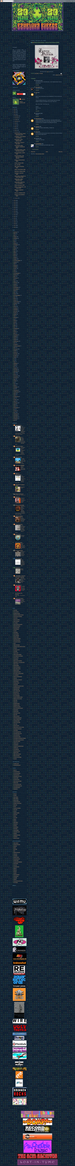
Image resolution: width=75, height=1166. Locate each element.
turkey (15, 405)
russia (15, 385)
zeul (14, 420)
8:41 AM (37, 124)
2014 (15, 214)
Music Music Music (17, 668)
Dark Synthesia (16, 621)
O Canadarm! (16, 674)
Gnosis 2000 (16, 777)
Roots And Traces (17, 712)
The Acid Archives (17, 787)
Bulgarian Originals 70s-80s (19, 614)
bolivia (15, 252)
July (15, 123)
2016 (15, 211)
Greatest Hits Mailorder (18, 861)
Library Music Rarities (17, 654)
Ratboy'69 (15, 701)
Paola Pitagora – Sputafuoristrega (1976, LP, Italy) (23, 519)
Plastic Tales (16, 782)
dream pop (16, 277)
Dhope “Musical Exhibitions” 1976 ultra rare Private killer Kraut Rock (23, 562)
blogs (15, 249)
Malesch (15, 868)
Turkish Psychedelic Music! (19, 746)
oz (14, 360)
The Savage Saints (18, 542)
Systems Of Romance (18, 728)
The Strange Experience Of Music (20, 738)
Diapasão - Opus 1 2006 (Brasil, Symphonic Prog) (23, 580)
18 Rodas (15, 610)
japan (15, 325)
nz (14, 358)
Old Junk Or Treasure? (18, 679)
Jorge (37, 131)
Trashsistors (16, 744)
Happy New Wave (17, 640)
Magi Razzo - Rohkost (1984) (20, 171)
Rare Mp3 (15, 700)
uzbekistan (16, 413)
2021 (15, 202)
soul (14, 388)
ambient (15, 236)
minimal (15, 339)
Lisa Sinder (23, 99)
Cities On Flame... (17, 619)
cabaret (15, 257)
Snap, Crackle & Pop (17, 719)
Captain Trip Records (17, 803)
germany (15, 303)
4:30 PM (37, 116)
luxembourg (16, 334)
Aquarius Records (17, 844)
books (15, 254)
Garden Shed (16, 860)
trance (15, 404)
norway (15, 356)
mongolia (15, 344)
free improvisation (17, 295)
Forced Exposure (17, 858)
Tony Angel (38, 87)
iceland (15, 314)
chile (14, 263)
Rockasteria (17, 436)
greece (15, 306)
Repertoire (15, 828)
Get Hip (15, 811)
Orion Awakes (16, 681)
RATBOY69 (17, 497)
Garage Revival (16, 774)
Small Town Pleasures (18, 717)
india (14, 315)
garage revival (16, 301)
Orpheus (15, 825)
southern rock (16, 391)
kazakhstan (16, 328)
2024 (15, 112)
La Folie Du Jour (17, 649)
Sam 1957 (15, 714)
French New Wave (17, 773)
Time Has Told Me (17, 741)
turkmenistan (16, 407)
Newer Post (33, 151)
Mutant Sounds (16, 670)
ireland (15, 320)
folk (59, 74)
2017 (15, 209)
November (17, 117)
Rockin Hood (16, 711)
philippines (15, 363)
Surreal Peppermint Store (18, 880)
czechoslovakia (16, 273)
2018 (15, 207)
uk (14, 409)
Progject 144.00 (16, 693)
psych (61, 74)
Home (47, 151)
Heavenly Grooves (17, 641)
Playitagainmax (39, 118)
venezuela (15, 415)
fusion (15, 298)
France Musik (16, 633)
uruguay (15, 410)
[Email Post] (61, 73)
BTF (14, 850)
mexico (15, 337)
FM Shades (16, 632)
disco (15, 276)
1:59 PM (37, 141)
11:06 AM (37, 84)
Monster (15, 871)
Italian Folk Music (17, 644)
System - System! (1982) (19, 162)
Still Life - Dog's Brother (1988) (20, 169)
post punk (15, 369)
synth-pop (15, 402)
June (16, 124)
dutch (15, 281)
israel (15, 322)
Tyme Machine (16, 749)
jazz (14, 326)
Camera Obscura (17, 801)
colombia (15, 266)
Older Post (60, 151)
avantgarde (16, 244)
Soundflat (15, 877)
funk (14, 296)
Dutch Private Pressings (18, 624)
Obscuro (15, 678)
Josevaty (37, 126)
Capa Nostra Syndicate (18, 616)
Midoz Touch (16, 663)
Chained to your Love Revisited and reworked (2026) (23, 500)
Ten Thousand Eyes (19, 550)
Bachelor (15, 846)
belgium (15, 247)
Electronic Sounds (17, 625)
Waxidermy (16, 788)
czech (15, 271)
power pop (15, 371)
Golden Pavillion (16, 812)
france (15, 293)
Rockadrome (16, 876)
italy (14, 323)
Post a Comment (35, 149)
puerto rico (16, 377)
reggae (15, 380)
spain (15, 394)
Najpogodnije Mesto (17, 671)
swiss (15, 401)
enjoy (48, 71)
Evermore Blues (16, 627)
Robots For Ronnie (17, 706)
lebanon (15, 331)
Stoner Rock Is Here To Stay (19, 727)
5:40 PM (37, 146)
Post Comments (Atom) (40, 153)
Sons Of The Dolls (17, 722)
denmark (15, 274)
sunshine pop (16, 396)
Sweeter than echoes (19, 598)
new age (15, 352)
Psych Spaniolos (17, 695)
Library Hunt (16, 652)
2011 (15, 218)
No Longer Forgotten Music (18, 673)
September (17, 121)
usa (14, 412)
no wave (15, 355)
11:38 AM (37, 129)
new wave (15, 353)
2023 (15, 114)
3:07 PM (37, 136)
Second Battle (16, 830)
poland (15, 364)
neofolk (15, 350)
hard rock (15, 311)
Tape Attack (16, 730)
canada (56, 74)
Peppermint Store (17, 687)
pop (14, 366)
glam (14, 304)
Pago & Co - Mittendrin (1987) (20, 192)
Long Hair (15, 817)
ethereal (15, 285)
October (16, 119)
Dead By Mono (16, 857)
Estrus (15, 806)
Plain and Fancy (18, 425)
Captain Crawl (16, 763)
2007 (15, 225)
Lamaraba (15, 651)
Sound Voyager (16, 725)
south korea (16, 390)
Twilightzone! (16, 747)
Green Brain (16, 863)
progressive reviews (19, 446)
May (16, 126)
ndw (14, 347)
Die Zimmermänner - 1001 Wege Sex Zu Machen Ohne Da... (19, 156)
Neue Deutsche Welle (17, 781)
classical (15, 265)
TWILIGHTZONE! (18, 457)
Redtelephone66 (16, 703)
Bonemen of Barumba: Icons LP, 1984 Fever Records (23, 553)
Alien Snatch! (16, 842)
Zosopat (15, 758)
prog (14, 372)
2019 (15, 205)
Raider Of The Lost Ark (18, 698)
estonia (15, 284)
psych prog (16, 375)
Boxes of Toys (18, 534)
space (15, 393)
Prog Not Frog (16, 692)
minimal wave (16, 341)
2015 (15, 212)
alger (14, 235)
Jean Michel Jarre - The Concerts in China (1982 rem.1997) (23, 588)
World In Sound (16, 838)
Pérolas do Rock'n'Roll (19, 505)
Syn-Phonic (16, 882)
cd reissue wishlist (17, 260)
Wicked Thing (16, 752)
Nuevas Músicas (18, 585)
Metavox (15, 869)
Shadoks (15, 833)
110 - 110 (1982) (17, 164)
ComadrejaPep (38, 143)
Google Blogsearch (17, 765)
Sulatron (15, 879)
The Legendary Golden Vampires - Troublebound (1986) (20, 146)
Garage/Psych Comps (18, 776)
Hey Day (15, 865)
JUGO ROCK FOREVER (19, 465)
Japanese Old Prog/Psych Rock (19, 646)
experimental (16, 287)
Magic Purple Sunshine (18, 660)
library (15, 333)
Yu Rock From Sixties (17, 757)
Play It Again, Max (17, 690)
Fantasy (15, 630)
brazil (15, 255)
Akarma (15, 793)
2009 (15, 221)
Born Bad (15, 849)
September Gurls (17, 831)
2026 (15, 109)
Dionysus (15, 804)
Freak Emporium (17, 771)
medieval (15, 336)
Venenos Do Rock (17, 750)
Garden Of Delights (17, 638)
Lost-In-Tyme (16, 657)
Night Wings (16, 822)
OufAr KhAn (16, 684)
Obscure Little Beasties (18, 676)
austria (15, 243)
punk (14, 379)
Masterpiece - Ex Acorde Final (19, 662)
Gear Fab (15, 809)
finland (15, 290)
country (15, 268)
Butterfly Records (17, 852)
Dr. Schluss (16, 622)
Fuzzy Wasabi (16, 635)
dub (14, 279)
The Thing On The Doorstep (19, 739)
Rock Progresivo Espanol (18, 708)
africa (15, 233)
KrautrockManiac (18, 558)
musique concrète (17, 345)
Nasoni (15, 820)
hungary (15, 312)
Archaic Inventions (18, 524)
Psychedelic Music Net (18, 785)
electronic (15, 282)
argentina (15, 238)
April (16, 128)
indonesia (15, 317)
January (16, 198)
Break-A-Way (16, 800)
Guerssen (15, 814)
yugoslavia (16, 418)
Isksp (15, 643)
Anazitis (15, 795)
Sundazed (15, 836)
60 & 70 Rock (16, 611)
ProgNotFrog (17, 567)
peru (14, 361)
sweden (15, 399)
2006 (15, 227)
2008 (15, 223)
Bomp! (15, 847)
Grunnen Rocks (16, 779)
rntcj (36, 92)
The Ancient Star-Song (18, 733)
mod (14, 342)
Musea (15, 819)
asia (14, 241)
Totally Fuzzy (16, 742)
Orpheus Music (16, 682)
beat (14, 246)
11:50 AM (37, 90)
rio (14, 382)
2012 (15, 216)
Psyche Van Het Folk (17, 784)
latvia (15, 330)
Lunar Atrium (16, 659)
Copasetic (15, 855)
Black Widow (16, 798)
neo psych (15, 349)
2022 (15, 200)
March (16, 130)
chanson (15, 262)
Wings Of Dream (17, 755)
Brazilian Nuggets (17, 613)
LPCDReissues (16, 866)
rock (14, 383)
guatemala (15, 309)
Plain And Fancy (16, 689)
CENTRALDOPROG (19, 516)
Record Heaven (16, 874)
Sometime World (16, 720)
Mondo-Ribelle (16, 665)
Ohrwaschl (16, 823)
